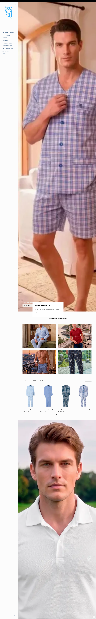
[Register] (59, 312)
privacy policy (57, 309)
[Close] (62, 303)
